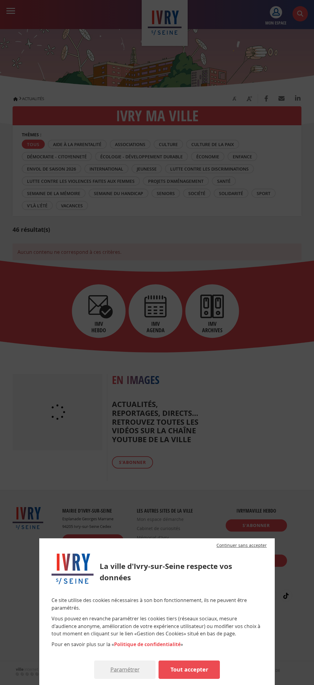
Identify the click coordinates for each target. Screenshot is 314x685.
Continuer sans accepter (241, 545)
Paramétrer (125, 669)
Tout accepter (189, 669)
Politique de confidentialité (147, 644)
